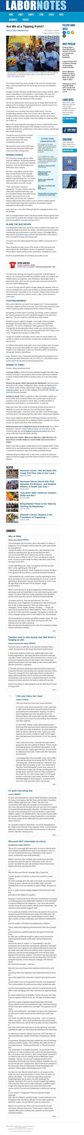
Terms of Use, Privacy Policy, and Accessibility (20, 1131)
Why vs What (14, 536)
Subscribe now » (69, 150)
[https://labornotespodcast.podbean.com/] (69, 169)
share (54, 631)
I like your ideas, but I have (29, 696)
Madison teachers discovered (36, 431)
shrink (55, 30)
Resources (13, 19)
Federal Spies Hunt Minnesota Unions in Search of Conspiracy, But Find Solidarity (69, 52)
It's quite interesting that (20, 791)
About (20, 14)
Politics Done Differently (45, 179)
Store (41, 14)
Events (51, 14)
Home (11, 14)
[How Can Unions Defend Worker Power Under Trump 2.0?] (69, 187)
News (61, 14)
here (32, 124)
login (45, 33)
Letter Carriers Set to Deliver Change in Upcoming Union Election (69, 64)
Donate (31, 14)
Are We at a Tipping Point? (46, 165)
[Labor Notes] (36, 5)
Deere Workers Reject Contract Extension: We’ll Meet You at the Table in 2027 (68, 75)
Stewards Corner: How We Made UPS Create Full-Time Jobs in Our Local (69, 88)
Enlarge (50, 30)
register (50, 33)
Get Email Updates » (69, 120)
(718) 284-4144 (22, 1127)
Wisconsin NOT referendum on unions (27, 841)
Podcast (25, 19)
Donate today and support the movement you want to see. (47, 194)
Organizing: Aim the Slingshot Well (44, 172)
